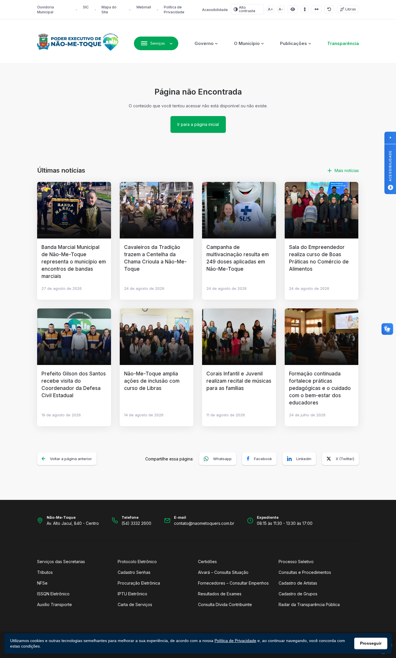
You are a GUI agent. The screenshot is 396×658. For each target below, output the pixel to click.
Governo (204, 43)
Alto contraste (247, 9)
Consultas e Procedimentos (305, 572)
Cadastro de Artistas (298, 583)
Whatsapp (222, 458)
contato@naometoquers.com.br (204, 523)
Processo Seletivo (296, 561)
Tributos (45, 572)
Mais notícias (347, 170)
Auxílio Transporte (54, 604)
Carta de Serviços (135, 604)
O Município (247, 43)
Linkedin (303, 458)
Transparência (343, 43)
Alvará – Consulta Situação (223, 572)
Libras (350, 9)
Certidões (207, 561)
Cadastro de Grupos (298, 593)
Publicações (293, 43)
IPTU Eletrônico (132, 593)
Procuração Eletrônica (139, 583)
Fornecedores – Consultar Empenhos (233, 583)
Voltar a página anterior (71, 458)
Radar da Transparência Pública (309, 604)
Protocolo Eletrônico (137, 561)
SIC (86, 7)
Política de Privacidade (235, 640)
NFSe (42, 583)
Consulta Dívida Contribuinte (225, 604)
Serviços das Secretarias (61, 561)
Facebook (263, 458)
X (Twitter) (345, 458)
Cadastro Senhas (134, 572)
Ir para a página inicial (198, 124)
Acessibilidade (215, 10)
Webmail (143, 7)
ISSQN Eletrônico (53, 593)
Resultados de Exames (219, 593)
